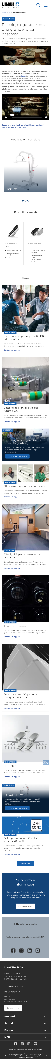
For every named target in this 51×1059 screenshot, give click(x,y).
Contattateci (13, 1008)
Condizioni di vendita (25, 1057)
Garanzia (42, 1056)
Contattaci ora (26, 906)
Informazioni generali (33, 1054)
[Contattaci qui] (46, 762)
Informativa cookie (16, 1054)
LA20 (23, 76)
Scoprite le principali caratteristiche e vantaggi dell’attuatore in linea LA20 (23, 126)
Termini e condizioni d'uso (14, 1056)
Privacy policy (31, 1056)
